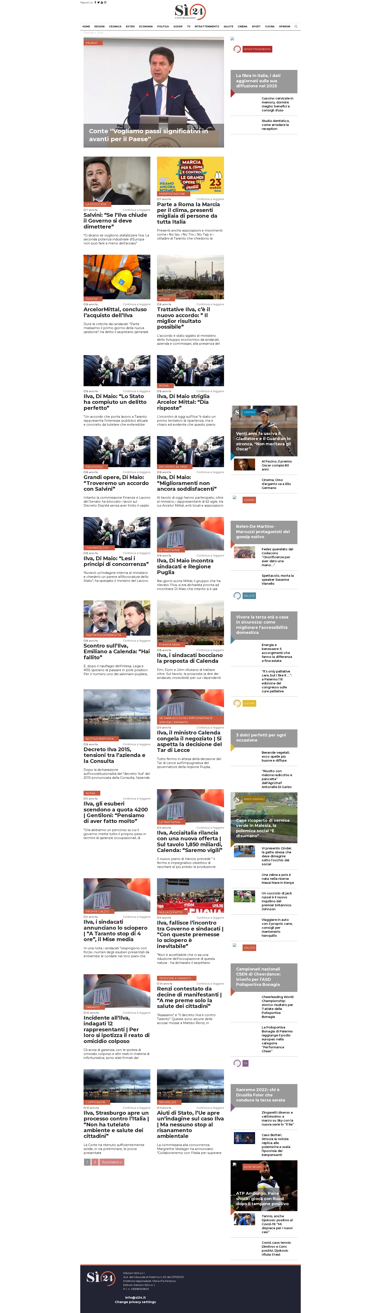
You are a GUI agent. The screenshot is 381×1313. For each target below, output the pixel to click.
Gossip (178, 26)
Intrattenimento (207, 26)
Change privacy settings (135, 1302)
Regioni (99, 26)
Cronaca (115, 26)
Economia (146, 26)
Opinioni (284, 26)
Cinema (242, 26)
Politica (163, 26)
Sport (256, 26)
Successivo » (112, 1162)
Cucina (270, 26)
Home (86, 26)
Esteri (130, 26)
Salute (228, 26)
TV (188, 26)
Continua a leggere (136, 210)
